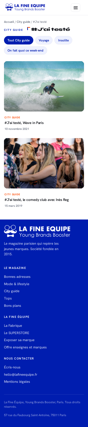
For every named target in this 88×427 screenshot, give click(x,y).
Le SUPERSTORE (16, 333)
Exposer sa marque (19, 340)
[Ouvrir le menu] (75, 7)
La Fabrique (13, 325)
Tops (8, 298)
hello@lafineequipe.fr (20, 374)
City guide (23, 22)
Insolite (63, 40)
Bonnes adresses (17, 276)
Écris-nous (12, 367)
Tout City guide (19, 40)
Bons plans (12, 305)
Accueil (9, 22)
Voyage (44, 40)
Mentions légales (17, 381)
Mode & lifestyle (16, 284)
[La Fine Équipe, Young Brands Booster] (25, 7)
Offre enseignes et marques (25, 347)
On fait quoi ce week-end (25, 50)
